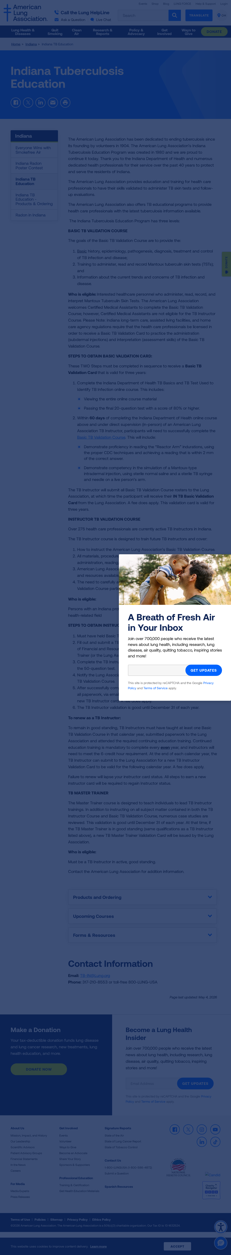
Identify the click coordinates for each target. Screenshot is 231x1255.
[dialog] (115, 627)
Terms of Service (155, 688)
